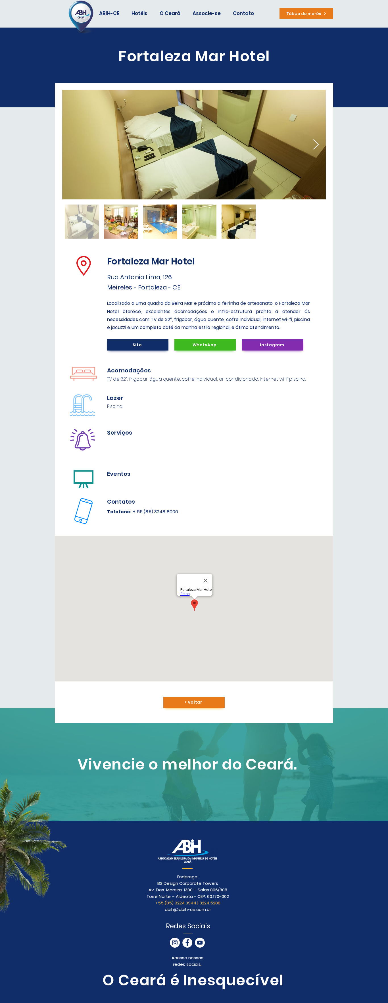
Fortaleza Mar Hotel (151, 261)
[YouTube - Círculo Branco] (200, 943)
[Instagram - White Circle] (175, 943)
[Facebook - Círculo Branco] (187, 943)
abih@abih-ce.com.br (188, 909)
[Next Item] (316, 144)
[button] (171, 13)
